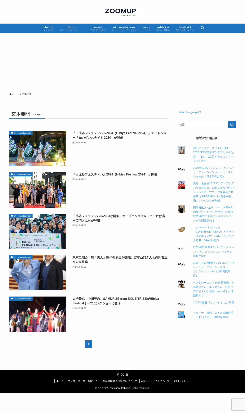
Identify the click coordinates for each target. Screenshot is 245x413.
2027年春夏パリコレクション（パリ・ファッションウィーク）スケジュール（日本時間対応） (213, 172)
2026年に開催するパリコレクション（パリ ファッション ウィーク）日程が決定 (214, 251)
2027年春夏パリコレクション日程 (213, 302)
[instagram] (127, 374)
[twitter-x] (122, 374)
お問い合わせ (181, 381)
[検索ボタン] (202, 28)
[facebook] (118, 374)
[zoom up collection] (122, 12)
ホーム (60, 381)
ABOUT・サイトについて (155, 381)
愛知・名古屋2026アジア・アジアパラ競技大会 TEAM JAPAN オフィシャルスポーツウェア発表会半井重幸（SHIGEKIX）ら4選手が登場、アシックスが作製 (214, 192)
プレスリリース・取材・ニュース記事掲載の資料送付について (102, 381)
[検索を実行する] (232, 124)
